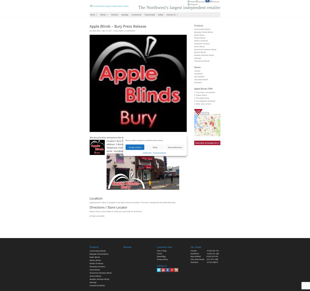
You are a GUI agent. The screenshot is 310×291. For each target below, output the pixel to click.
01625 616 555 (212, 256)
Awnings (124, 15)
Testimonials (149, 15)
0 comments (130, 31)
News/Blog (161, 256)
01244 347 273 (213, 251)
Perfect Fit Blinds (201, 41)
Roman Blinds (199, 38)
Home (92, 15)
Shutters (114, 15)
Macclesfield (199, 76)
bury (116, 31)
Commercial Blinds (201, 61)
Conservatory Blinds (202, 29)
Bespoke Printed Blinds (203, 32)
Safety (160, 15)
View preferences (175, 147)
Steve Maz (96, 31)
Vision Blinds (199, 46)
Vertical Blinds (200, 52)
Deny (155, 147)
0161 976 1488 (212, 259)
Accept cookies (135, 147)
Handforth (198, 74)
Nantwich (198, 82)
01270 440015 (212, 262)
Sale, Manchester (201, 79)
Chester (197, 71)
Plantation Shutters (202, 44)
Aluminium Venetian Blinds (205, 49)
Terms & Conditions (159, 153)
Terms (159, 253)
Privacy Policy (162, 259)
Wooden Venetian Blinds (204, 55)
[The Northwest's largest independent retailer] (110, 6)
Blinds (103, 15)
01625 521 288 (213, 253)
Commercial (136, 15)
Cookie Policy (147, 153)
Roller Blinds (199, 35)
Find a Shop (162, 251)
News (121, 31)
